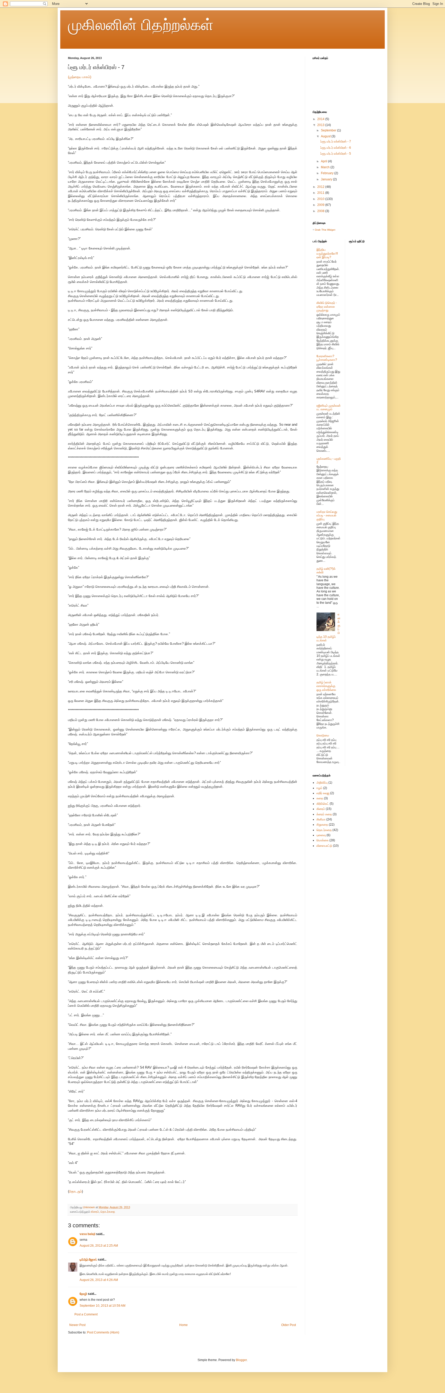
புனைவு (321, 835)
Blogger (241, 1360)
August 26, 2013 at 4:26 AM (99, 1280)
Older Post (288, 1325)
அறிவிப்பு (322, 782)
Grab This (321, 229)
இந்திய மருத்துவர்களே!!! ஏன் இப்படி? (327, 253)
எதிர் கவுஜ (322, 793)
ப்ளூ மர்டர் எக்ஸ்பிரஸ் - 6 (335, 147)
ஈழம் (319, 788)
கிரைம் (95, 1211)
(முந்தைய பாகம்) (79, 77)
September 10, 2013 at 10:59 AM (102, 1305)
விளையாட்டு (324, 845)
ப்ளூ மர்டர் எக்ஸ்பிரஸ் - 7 (335, 141)
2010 (321, 199)
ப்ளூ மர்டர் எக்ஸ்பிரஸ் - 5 (335, 153)
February (327, 173)
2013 (321, 125)
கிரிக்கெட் (322, 803)
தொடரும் (75, 1191)
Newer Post (77, 1325)
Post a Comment (86, 1314)
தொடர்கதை (107, 1211)
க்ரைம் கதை (324, 814)
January (327, 179)
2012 (321, 187)
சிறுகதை (322, 824)
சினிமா (321, 819)
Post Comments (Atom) (103, 1332)
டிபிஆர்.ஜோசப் (88, 1259)
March (325, 167)
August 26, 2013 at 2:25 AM (99, 1245)
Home (183, 1325)
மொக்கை (322, 840)
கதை (319, 798)
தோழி (83, 1294)
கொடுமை (322, 735)
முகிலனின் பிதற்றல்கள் (140, 24)
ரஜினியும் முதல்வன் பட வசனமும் (328, 407)
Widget (331, 229)
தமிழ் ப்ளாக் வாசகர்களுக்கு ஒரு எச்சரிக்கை (326, 686)
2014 (321, 119)
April (324, 161)
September (329, 130)
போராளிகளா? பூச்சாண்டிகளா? (326, 358)
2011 (321, 193)
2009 (321, 205)
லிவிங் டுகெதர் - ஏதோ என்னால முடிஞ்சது (326, 306)
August (326, 136)
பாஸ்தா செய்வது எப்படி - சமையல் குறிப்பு (326, 515)
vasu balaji (87, 1234)
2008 (321, 211)
